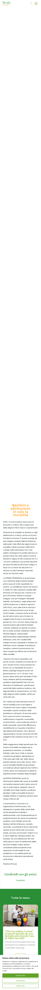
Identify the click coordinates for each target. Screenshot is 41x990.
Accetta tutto (20, 975)
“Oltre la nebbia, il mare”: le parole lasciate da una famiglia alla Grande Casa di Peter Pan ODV (19, 935)
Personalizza (20, 981)
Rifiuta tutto (20, 986)
